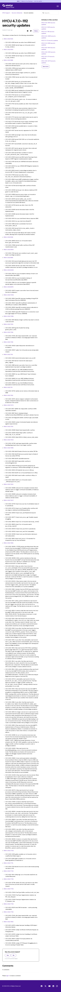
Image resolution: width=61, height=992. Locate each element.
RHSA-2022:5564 (8, 249)
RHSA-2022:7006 (9, 295)
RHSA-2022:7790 (8, 904)
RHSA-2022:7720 (8, 871)
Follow (36, 31)
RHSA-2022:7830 (8, 922)
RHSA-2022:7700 (9, 850)
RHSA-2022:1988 (8, 60)
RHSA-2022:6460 (9, 270)
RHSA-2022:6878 (8, 287)
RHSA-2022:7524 (8, 440)
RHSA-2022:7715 (8, 863)
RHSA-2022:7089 (8, 316)
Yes (8, 955)
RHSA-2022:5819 (8, 257)
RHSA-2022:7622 (8, 484)
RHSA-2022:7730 (8, 879)
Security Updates (28, 13)
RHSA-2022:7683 (8, 543)
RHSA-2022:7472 (8, 405)
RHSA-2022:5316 (8, 237)
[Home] (8, 6)
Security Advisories (17, 13)
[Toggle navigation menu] (57, 6)
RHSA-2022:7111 (8, 387)
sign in (8, 975)
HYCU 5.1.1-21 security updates (49, 40)
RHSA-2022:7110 (8, 354)
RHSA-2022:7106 (8, 332)
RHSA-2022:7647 (8, 500)
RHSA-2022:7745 (8, 889)
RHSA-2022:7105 (8, 324)
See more (45, 66)
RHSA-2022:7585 (8, 448)
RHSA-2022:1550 (8, 49)
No (13, 955)
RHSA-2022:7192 (8, 395)
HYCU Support (6, 13)
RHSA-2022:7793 (8, 912)
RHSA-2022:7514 (8, 426)
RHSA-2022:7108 (8, 342)
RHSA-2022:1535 (8, 39)
